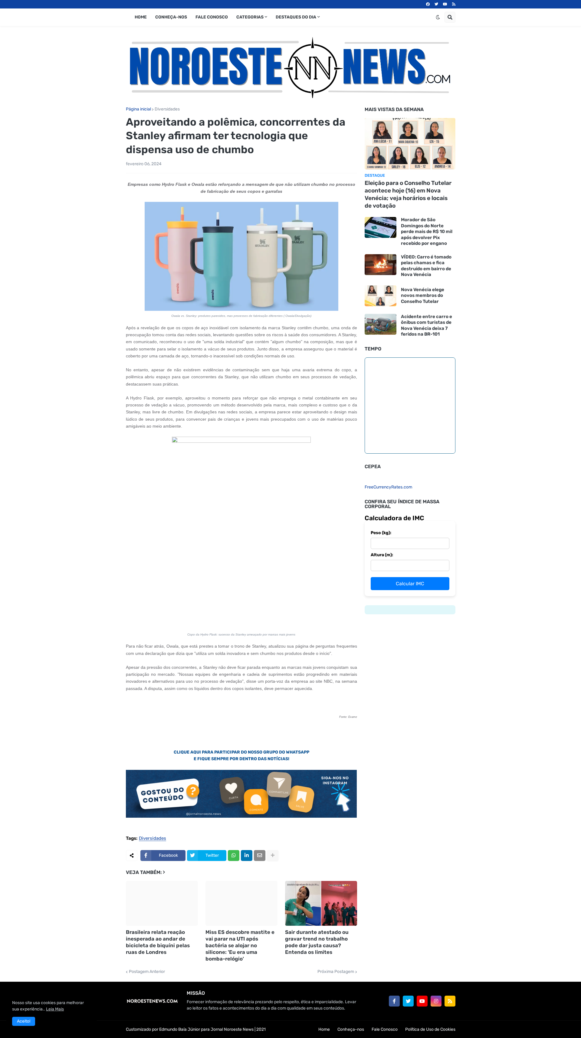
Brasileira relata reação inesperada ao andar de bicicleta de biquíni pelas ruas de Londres (158, 942)
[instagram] (436, 1001)
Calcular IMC (410, 583)
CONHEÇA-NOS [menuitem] (171, 17)
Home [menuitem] (141, 17)
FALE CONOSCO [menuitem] (211, 17)
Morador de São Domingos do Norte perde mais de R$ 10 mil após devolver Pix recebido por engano (426, 231)
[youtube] (445, 4)
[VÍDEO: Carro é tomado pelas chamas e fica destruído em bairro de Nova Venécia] (380, 264)
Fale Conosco (385, 1029)
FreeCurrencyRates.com (388, 487)
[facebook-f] (394, 1001)
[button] (438, 17)
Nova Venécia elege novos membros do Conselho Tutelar (422, 295)
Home (324, 1029)
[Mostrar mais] (272, 855)
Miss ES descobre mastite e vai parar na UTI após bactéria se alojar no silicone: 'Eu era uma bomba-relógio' (239, 945)
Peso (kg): (381, 532)
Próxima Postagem (335, 972)
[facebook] (428, 4)
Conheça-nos (350, 1029)
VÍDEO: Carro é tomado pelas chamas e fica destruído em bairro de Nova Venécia (426, 266)
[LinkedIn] (246, 855)
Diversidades (167, 109)
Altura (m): (382, 554)
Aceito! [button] (23, 1021)
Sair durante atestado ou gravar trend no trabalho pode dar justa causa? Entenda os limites (317, 942)
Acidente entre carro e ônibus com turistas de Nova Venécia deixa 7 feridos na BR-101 (426, 325)
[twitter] (436, 4)
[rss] (453, 4)
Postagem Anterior (147, 972)
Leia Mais (55, 1009)
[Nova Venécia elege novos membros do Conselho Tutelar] (380, 295)
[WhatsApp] (233, 855)
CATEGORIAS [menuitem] (250, 17)
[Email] (259, 855)
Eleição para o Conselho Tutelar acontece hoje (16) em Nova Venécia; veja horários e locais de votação (408, 194)
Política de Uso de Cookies (430, 1029)
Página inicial (138, 109)
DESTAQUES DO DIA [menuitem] (296, 17)
